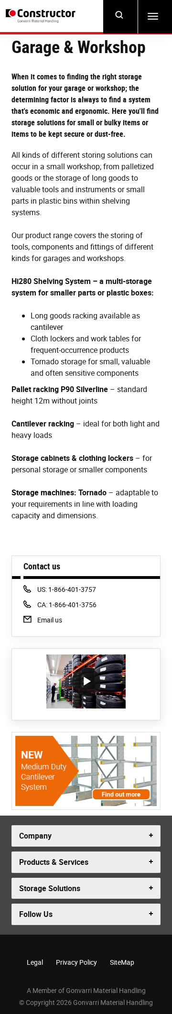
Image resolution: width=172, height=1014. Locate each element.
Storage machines (42, 492)
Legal (35, 962)
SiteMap (122, 962)
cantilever (47, 327)
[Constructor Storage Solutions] (42, 16)
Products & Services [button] (53, 862)
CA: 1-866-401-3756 (67, 604)
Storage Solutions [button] (49, 888)
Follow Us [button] (36, 914)
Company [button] (35, 835)
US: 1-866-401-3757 (66, 589)
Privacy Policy (76, 962)
